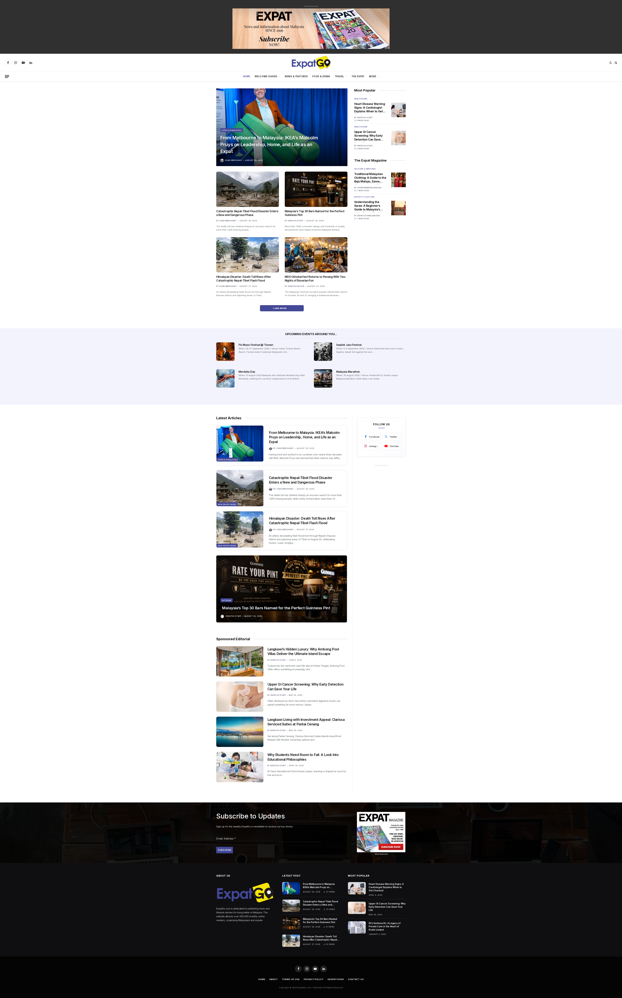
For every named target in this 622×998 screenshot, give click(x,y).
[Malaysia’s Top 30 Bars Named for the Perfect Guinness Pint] (316, 189)
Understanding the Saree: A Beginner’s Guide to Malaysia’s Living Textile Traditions (370, 205)
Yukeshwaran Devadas (369, 188)
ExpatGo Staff (295, 221)
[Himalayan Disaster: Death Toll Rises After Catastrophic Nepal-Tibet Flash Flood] (247, 254)
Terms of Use (291, 979)
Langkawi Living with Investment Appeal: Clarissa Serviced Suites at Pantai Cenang (306, 722)
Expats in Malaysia (232, 130)
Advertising (336, 979)
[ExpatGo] (311, 63)
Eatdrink (226, 600)
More (372, 76)
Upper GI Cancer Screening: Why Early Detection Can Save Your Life (368, 135)
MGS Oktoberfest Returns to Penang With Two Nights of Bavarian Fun (315, 278)
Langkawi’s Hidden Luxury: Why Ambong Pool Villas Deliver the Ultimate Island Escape (303, 651)
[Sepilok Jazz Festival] (323, 351)
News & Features (296, 76)
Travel (339, 76)
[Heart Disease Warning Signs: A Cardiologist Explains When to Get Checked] (398, 110)
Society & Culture (364, 197)
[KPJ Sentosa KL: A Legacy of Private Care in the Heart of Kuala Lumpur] (357, 927)
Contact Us (356, 979)
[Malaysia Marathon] (323, 378)
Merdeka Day (247, 371)
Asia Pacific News (227, 504)
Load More (280, 308)
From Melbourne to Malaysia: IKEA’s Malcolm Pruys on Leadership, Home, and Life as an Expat (269, 144)
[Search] (615, 62)
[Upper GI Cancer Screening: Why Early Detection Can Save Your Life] (398, 138)
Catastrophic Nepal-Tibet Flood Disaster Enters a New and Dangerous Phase (247, 213)
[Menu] (7, 76)
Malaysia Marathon (348, 371)
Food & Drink (321, 76)
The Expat (358, 76)
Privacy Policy (313, 979)
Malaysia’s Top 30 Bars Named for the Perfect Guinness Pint (315, 213)
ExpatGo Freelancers (368, 216)
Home (246, 76)
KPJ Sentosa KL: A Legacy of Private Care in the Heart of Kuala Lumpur (384, 926)
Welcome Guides (266, 76)
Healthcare (360, 99)
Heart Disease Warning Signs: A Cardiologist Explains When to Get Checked (369, 107)
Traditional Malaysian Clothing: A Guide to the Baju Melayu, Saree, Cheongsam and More (370, 177)
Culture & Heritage (365, 169)
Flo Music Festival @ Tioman (256, 344)
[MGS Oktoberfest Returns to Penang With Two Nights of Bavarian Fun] (316, 254)
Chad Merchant (233, 160)
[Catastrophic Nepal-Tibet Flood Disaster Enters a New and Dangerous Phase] (247, 189)
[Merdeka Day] (225, 378)
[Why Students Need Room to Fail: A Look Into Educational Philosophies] (239, 767)
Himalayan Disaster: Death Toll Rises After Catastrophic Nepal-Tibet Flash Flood (243, 278)
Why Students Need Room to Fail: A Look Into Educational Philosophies (303, 757)
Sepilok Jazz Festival (348, 344)
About (273, 979)
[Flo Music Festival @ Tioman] (225, 351)
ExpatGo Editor (296, 286)
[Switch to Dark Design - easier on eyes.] (611, 62)
